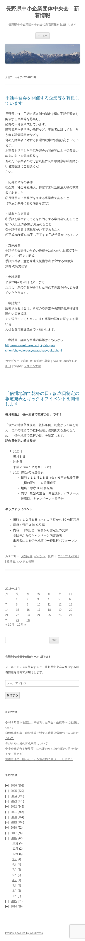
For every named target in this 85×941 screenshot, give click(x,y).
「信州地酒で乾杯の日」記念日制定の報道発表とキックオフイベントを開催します (42, 398)
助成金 (38, 360)
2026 (14, 785)
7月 (14, 869)
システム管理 (32, 366)
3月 (14, 885)
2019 (14, 822)
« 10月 (9, 624)
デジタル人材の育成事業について (26, 743)
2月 (14, 890)
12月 (15, 843)
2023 (14, 801)
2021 (14, 811)
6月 (14, 875)
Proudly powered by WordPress (24, 933)
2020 (14, 817)
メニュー (42, 35)
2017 (14, 832)
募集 (47, 360)
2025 (14, 790)
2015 (14, 901)
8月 (14, 864)
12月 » (21, 624)
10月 (15, 854)
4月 (14, 880)
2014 (14, 906)
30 (28, 620)
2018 (14, 827)
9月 (14, 859)
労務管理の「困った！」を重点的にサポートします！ (39, 759)
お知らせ (26, 360)
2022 (14, 806)
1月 (14, 896)
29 (17, 620)
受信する (12, 695)
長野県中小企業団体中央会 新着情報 (42, 11)
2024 (14, 796)
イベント (40, 556)
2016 (14, 838)
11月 (15, 848)
